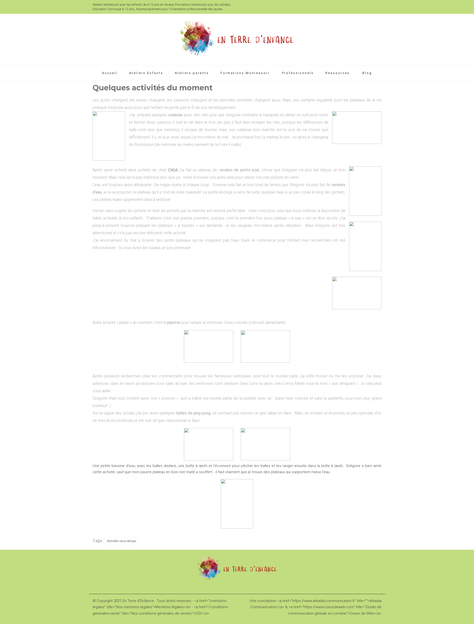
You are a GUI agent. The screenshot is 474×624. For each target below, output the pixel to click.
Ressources (337, 73)
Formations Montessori (244, 73)
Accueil (110, 73)
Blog (367, 73)
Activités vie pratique (121, 541)
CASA (173, 170)
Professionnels (298, 73)
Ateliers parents (192, 73)
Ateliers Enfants (146, 73)
